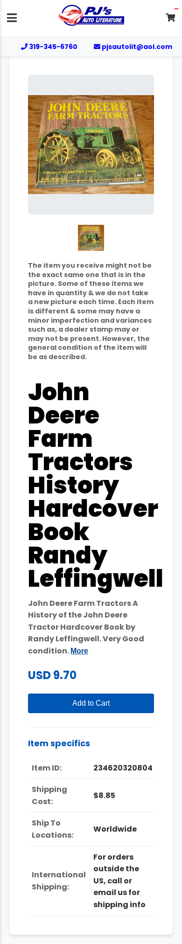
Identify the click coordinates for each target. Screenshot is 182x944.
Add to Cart (91, 703)
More (79, 651)
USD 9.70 (52, 675)
